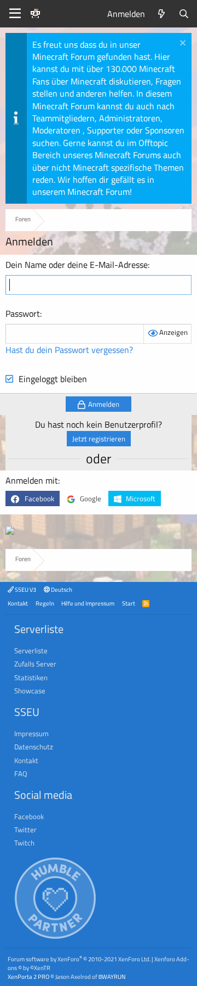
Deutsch (61, 589)
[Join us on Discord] (9, 531)
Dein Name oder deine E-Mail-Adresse (76, 264)
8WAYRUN (112, 976)
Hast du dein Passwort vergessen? (69, 349)
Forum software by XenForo (79, 958)
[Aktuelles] (161, 13)
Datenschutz (33, 746)
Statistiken (31, 677)
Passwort (22, 313)
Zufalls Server (35, 663)
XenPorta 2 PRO (28, 976)
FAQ (20, 773)
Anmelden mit (31, 480)
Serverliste (31, 650)
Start (128, 603)
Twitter (25, 829)
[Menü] (15, 13)
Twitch (24, 842)
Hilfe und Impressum (87, 603)
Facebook (29, 816)
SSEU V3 (25, 589)
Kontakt (18, 603)
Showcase (29, 690)
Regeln (45, 603)
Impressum (31, 733)
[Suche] (183, 13)
